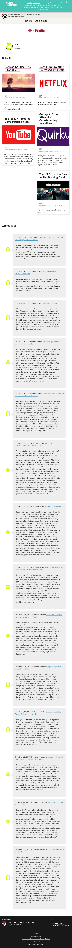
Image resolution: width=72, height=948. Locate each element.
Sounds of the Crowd (52, 506)
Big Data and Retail (49, 303)
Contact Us (36, 941)
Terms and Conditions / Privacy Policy (36, 939)
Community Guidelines (36, 944)
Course (28, 21)
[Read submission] (18, 87)
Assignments (41, 21)
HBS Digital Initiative (33, 3)
